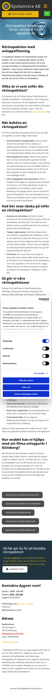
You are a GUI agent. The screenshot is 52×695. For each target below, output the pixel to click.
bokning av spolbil (25, 604)
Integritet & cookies (10, 642)
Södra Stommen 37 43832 (11, 610)
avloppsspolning (39, 112)
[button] (45, 6)
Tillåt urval (26, 387)
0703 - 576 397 (16, 591)
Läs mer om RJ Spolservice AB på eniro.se (26, 688)
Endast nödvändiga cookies (26, 394)
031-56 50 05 (14, 598)
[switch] (45, 348)
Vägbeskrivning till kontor (12, 633)
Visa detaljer (39, 373)
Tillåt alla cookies (26, 380)
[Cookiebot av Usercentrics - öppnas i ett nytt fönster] (38, 299)
